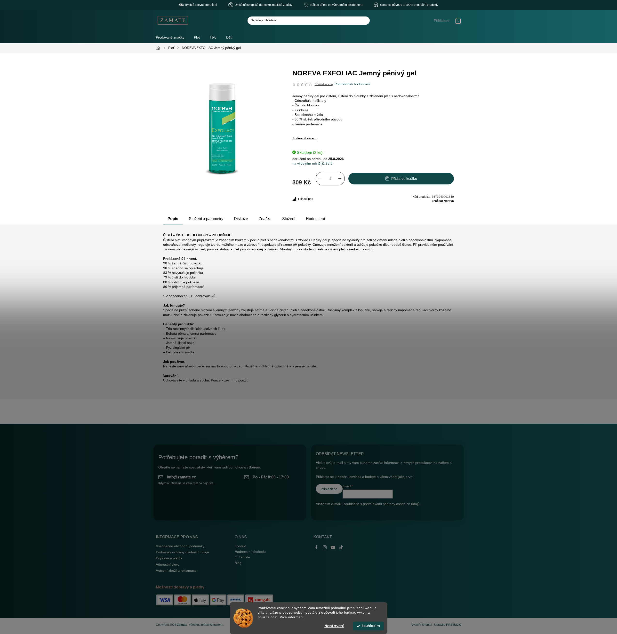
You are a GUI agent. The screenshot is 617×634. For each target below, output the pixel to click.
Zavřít (317, 196)
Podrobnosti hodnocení (352, 84)
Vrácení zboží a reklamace (176, 570)
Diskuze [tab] (241, 219)
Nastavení (334, 625)
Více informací (292, 617)
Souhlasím (370, 626)
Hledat (364, 20)
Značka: (443, 201)
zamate (333, 547)
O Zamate (242, 557)
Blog (238, 563)
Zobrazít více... (304, 138)
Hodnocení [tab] (315, 219)
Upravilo (447, 624)
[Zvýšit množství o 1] (340, 178)
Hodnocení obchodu (250, 552)
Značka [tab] (265, 219)
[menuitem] (197, 37)
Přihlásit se (329, 489)
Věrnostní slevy (167, 564)
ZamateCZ (316, 547)
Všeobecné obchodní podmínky (180, 546)
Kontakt (240, 546)
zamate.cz (325, 547)
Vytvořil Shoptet (421, 624)
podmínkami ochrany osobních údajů (391, 504)
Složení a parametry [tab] (206, 219)
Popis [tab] (173, 219)
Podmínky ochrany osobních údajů (182, 552)
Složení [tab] (288, 219)
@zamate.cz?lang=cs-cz (341, 547)
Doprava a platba (169, 558)
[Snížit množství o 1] (320, 178)
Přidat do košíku (404, 178)
